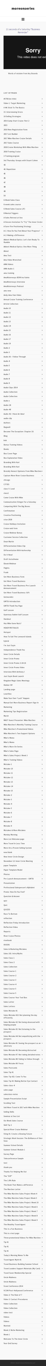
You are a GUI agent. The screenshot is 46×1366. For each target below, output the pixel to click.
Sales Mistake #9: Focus (14, 1063)
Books (6, 449)
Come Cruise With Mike (13, 497)
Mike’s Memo (9, 738)
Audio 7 (7, 374)
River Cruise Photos (12, 936)
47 (5, 182)
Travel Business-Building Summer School (21, 1264)
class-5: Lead (9, 489)
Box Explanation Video (13, 458)
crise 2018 (8, 519)
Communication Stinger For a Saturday (20, 502)
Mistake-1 (8, 764)
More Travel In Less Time (14, 843)
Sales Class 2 (9, 962)
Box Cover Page (10, 453)
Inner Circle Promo (11, 658)
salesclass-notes (11, 1094)
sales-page (8, 1090)
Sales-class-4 (9, 1085)
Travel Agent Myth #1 (12, 1260)
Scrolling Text (9, 1103)
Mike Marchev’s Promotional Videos (18, 729)
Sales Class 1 (9, 958)
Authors (7, 423)
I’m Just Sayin (9, 645)
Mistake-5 (8, 808)
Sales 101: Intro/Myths (13, 953)
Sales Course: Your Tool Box (15, 997)
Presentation (9, 883)
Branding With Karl (11, 462)
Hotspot (7, 632)
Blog (6, 436)
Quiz (5, 905)
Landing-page (9, 689)
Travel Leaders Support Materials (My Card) (22, 1268)
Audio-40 (7, 409)
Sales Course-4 (10, 984)
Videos (6, 1317)
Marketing (8, 707)
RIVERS (7, 945)
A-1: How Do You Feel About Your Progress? (22, 231)
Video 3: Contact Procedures (16, 1299)
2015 (5, 125)
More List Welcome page (14, 839)
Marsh (6, 716)
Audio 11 (7, 313)
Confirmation (9, 511)
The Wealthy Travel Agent (14, 1224)
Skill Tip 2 (8, 1125)
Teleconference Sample (14, 1158)
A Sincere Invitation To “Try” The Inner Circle (23, 222)
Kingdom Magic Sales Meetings (17, 680)
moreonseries (23, 8)
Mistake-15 (8, 791)
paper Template (10, 865)
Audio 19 (7, 343)
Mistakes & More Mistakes (15, 830)
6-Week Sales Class (12, 200)
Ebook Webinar (10, 563)
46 (5, 178)
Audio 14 (7, 326)
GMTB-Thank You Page (13, 606)
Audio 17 (7, 339)
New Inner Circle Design (14, 857)
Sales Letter (9, 1002)
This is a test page (11, 1233)
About (6, 251)
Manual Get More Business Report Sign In (21, 702)
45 (5, 173)
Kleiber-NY (8, 685)
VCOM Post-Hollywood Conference (18, 1290)
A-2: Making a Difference (14, 235)
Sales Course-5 (10, 989)
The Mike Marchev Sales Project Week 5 (20, 1198)
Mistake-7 (8, 817)
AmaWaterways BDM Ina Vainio (16, 277)
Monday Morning (10, 835)
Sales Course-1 (10, 971)
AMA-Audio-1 (9, 269)
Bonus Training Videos (13, 445)
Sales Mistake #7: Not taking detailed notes (22, 1054)
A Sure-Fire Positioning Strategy (17, 226)
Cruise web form (11, 528)
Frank (6, 572)
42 (5, 165)
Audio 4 (7, 361)
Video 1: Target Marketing (14, 103)
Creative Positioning (12, 515)
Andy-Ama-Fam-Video (12, 295)
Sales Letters (9, 1006)
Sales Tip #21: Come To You (15, 1077)
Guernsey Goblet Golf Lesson (16, 614)
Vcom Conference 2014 (13, 1286)
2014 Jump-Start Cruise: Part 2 (16, 121)
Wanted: (7, 1326)
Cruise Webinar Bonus (13, 533)
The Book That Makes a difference (18, 1185)
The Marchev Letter (12, 1189)
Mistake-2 (8, 795)
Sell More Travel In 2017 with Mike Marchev (22, 1107)
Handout (7, 619)
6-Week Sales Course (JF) (14, 209)
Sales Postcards (10, 1068)
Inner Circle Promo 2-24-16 (15, 663)
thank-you (8, 1167)
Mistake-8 (8, 821)
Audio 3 (7, 352)
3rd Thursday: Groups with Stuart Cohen (21, 160)
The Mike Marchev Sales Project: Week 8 (21, 1216)
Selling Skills (9, 1112)
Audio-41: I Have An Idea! (14, 414)
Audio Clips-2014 (10, 387)
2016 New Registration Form (15, 129)
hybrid (6, 641)
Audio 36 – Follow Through (15, 357)
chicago (7, 480)
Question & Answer (12, 896)
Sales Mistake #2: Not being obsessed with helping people (22, 1023)
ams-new (7, 291)
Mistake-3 (8, 799)
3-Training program (11, 156)
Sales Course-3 (10, 980)
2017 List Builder (11, 134)
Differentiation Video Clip (14, 546)
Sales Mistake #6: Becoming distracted (20, 1050)
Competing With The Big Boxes (17, 506)
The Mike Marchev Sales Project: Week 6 (21, 1207)
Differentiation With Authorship (17, 550)
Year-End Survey (10, 1343)
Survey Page (9, 1154)
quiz (5, 901)
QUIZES (7, 909)
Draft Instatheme (11, 559)
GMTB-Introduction (12, 601)
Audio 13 (7, 321)
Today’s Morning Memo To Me (16, 1255)
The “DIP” (8, 1176)
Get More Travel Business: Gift (17, 592)
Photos (7, 874)
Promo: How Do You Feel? (14, 892)
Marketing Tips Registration (15, 711)
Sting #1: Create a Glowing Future (18, 1134)
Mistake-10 (8, 769)
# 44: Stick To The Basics (14, 107)
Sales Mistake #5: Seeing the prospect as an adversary (22, 1044)
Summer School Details (13, 1145)
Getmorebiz (8, 597)
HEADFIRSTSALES (11, 628)
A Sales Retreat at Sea (13, 218)
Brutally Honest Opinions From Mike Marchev (23, 471)
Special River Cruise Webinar (16, 1129)
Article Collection (11, 304)
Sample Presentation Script (15, 1099)
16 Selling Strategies (12, 116)
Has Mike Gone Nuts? (12, 623)
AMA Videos (8, 264)
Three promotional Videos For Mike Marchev (22, 1238)
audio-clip (8, 418)
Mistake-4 (8, 804)
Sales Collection (10, 967)
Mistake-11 (8, 773)
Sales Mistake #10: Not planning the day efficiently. (20, 1016)
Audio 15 (7, 330)
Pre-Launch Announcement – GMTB (19, 879)
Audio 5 (7, 365)
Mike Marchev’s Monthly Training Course (21, 725)
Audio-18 (7, 405)
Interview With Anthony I (14, 672)
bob (5, 440)
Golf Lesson (9, 610)
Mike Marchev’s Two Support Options (19, 733)
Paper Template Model (13, 870)
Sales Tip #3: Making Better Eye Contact (21, 1081)
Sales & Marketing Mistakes (15, 949)
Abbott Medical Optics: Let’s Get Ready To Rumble (22, 241)
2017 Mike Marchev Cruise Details (18, 138)
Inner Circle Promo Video (14, 667)
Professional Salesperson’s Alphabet (19, 887)
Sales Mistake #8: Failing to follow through (21, 1059)
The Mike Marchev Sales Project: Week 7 (21, 1211)
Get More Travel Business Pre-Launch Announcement (20, 586)
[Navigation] (23, 19)
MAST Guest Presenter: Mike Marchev (19, 720)
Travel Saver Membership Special (17, 1273)
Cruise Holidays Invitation (14, 524)
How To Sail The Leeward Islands (17, 636)
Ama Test (7, 255)
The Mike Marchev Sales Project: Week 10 (21, 1202)
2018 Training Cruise (12, 151)
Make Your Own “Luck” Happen (16, 698)
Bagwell (7, 427)
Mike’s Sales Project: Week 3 (16, 755)
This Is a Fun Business (13, 1229)
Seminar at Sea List (12, 1116)
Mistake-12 (8, 777)
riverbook (8, 940)
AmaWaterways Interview (14, 282)
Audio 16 (7, 335)
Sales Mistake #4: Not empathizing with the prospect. (22, 1037)
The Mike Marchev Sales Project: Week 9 (21, 1220)
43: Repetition (10, 169)
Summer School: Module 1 (14, 1150)
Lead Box (8, 694)
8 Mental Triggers (11, 213)
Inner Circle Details (12, 654)
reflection (8, 918)
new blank (8, 852)
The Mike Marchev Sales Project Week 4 (20, 1194)
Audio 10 (7, 308)
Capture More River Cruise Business (19, 475)
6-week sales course (12, 204)
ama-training (9, 273)
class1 (6, 493)
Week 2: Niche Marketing (14, 1330)
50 (5, 195)
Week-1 (7, 1334)
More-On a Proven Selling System (18, 848)
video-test (8, 1312)
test (5, 1163)
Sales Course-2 (10, 975)
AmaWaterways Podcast (14, 286)
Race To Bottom (10, 914)
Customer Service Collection (16, 537)
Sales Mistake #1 (11, 1011)
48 (5, 187)
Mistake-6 (8, 813)
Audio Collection (10, 392)
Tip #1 (6, 1242)
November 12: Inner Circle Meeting (18, 861)
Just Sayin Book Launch (14, 676)
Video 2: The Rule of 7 (13, 1295)
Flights (7, 568)
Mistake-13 (8, 782)
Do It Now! (8, 555)
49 (5, 191)
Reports (7, 931)
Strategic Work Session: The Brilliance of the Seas (23, 1139)
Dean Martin (9, 541)
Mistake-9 (8, 826)
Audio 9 (7, 383)
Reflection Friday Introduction (16, 923)
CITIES (6, 484)
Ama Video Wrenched (12, 260)
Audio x (7, 401)
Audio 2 (7, 348)
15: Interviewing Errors (13, 112)
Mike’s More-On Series (13, 747)
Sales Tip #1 (9, 1072)
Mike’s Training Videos (13, 760)
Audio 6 (7, 370)
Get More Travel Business (14, 581)
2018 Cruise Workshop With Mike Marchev (21, 147)
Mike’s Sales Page (11, 751)
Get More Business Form (14, 577)
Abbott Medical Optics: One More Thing (20, 247)
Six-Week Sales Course (13, 1121)
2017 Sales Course (11, 143)
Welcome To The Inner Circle (16, 1339)
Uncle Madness (10, 1277)
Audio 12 (7, 317)
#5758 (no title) (10, 99)
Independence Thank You (14, 650)
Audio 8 (7, 379)
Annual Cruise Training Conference (18, 299)
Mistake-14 (8, 786)
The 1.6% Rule (10, 1180)
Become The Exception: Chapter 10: (19, 431)
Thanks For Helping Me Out (15, 1172)
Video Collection (10, 1304)
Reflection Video (11, 927)
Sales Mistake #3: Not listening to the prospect (19, 1030)
